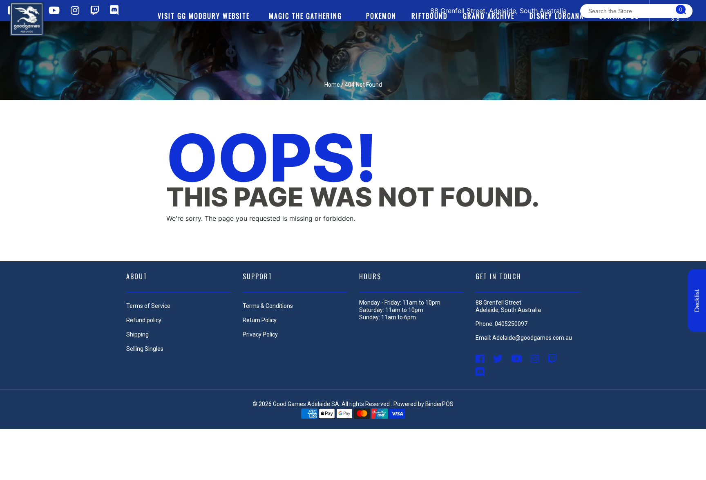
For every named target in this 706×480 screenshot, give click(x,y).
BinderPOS (439, 404)
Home (332, 84)
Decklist (697, 300)
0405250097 (511, 324)
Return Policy (260, 320)
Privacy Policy (260, 334)
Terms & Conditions (268, 306)
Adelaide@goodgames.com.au (532, 337)
